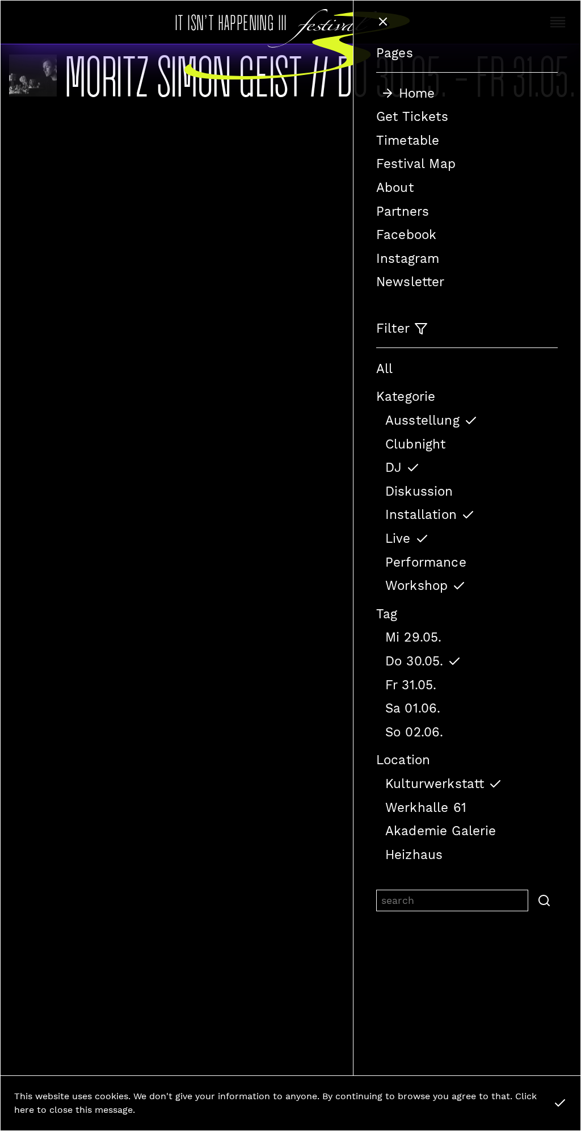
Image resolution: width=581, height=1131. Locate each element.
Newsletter (410, 281)
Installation (421, 514)
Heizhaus (414, 854)
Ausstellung (422, 420)
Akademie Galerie (440, 830)
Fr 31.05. (410, 684)
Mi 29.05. (413, 637)
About (395, 187)
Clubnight (415, 444)
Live (398, 538)
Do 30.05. (414, 661)
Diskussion (419, 491)
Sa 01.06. (412, 708)
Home (417, 93)
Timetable (407, 140)
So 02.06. (414, 731)
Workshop (416, 585)
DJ (393, 467)
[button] (543, 900)
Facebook (406, 234)
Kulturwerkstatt (434, 783)
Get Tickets (412, 116)
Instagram (407, 258)
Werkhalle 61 (425, 807)
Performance (425, 562)
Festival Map (416, 163)
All (384, 368)
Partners (402, 211)
